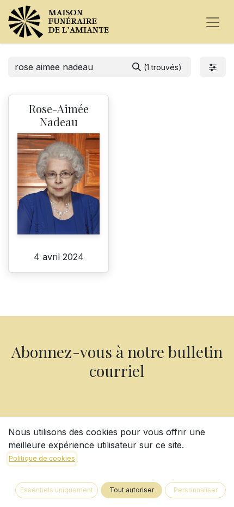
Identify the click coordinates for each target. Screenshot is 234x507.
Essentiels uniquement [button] (56, 490)
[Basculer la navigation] (213, 21)
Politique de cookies (42, 458)
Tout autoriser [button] (131, 490)
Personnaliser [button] (196, 490)
